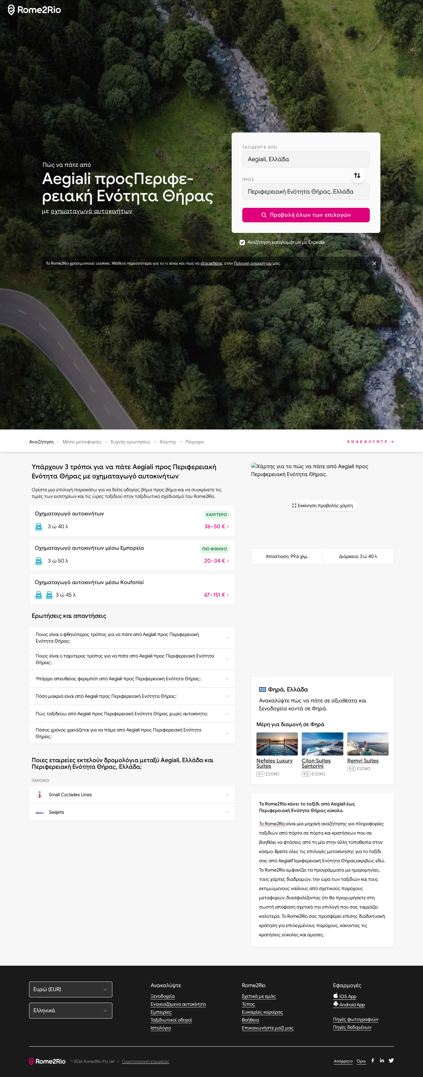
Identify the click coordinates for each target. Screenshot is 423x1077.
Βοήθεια (250, 1020)
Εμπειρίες (161, 1012)
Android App (351, 1005)
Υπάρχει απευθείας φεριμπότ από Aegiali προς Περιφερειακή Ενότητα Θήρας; (118, 679)
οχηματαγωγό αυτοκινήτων (92, 211)
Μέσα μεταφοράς (82, 442)
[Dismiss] (374, 263)
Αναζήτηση (41, 442)
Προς (248, 179)
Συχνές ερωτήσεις (131, 442)
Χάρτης (168, 442)
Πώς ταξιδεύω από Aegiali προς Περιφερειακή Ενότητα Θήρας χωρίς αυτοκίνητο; (122, 714)
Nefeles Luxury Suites (274, 763)
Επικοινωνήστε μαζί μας (268, 1028)
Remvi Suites (363, 761)
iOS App (347, 996)
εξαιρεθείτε (211, 263)
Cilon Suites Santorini (316, 763)
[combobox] (306, 159)
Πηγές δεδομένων (352, 1027)
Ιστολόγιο (161, 1028)
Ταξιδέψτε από (260, 147)
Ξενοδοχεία (163, 996)
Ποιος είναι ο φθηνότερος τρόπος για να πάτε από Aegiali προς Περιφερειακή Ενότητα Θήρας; (117, 637)
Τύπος (248, 1004)
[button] (306, 215)
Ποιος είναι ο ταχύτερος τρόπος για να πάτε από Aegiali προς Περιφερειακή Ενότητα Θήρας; (125, 659)
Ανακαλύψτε (368, 441)
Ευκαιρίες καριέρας (262, 1012)
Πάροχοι (194, 442)
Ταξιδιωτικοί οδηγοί (171, 1020)
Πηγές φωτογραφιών (355, 1019)
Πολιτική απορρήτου (253, 263)
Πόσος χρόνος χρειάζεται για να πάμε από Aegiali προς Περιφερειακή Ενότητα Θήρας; (118, 733)
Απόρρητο (343, 1060)
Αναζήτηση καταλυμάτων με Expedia (286, 242)
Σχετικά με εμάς (259, 996)
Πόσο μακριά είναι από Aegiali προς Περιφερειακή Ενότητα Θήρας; (106, 696)
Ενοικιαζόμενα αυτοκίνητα (178, 1004)
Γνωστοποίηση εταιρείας (145, 1061)
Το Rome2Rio (272, 824)
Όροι (361, 1060)
